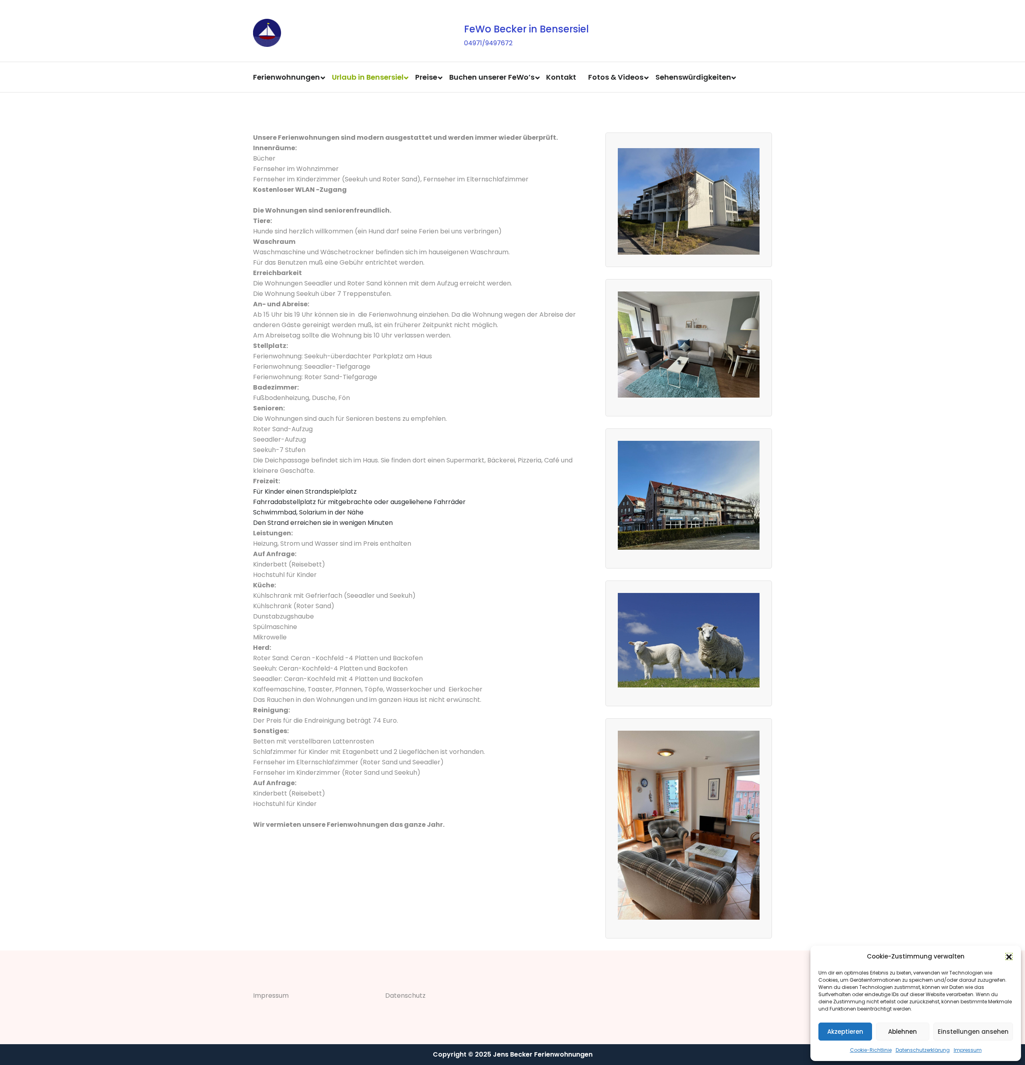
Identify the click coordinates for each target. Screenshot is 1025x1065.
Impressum (968, 1050)
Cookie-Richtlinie (871, 1050)
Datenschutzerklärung (923, 1050)
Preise (426, 77)
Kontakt (561, 77)
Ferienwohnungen (286, 77)
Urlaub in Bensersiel (368, 77)
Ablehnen (902, 1031)
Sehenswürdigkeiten (693, 77)
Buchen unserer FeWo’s (492, 77)
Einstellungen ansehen (973, 1031)
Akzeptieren (845, 1031)
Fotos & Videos (615, 77)
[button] (1009, 956)
